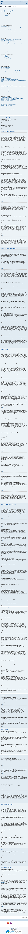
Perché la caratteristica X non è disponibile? (8, 109)
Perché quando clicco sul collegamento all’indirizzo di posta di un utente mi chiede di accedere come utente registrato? (13, 35)
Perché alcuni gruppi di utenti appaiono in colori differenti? (10, 72)
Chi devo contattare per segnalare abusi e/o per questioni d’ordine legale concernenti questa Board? (12, 111)
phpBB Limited (3, 871)
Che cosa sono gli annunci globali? (6, 59)
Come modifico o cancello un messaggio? (7, 40)
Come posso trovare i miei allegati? (6, 105)
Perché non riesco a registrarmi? (6, 16)
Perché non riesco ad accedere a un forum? (8, 45)
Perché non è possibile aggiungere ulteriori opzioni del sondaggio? (11, 43)
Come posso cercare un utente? (6, 92)
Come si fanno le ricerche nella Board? (7, 89)
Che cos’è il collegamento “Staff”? (6, 74)
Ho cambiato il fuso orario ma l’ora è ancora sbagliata (9, 29)
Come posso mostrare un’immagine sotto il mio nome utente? (11, 31)
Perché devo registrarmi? (5, 14)
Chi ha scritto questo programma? (6, 108)
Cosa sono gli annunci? (4, 60)
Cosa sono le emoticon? (5, 57)
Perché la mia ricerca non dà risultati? (7, 90)
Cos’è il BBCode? (3, 55)
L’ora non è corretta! (4, 28)
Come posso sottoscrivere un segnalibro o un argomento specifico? (12, 98)
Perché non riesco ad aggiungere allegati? (7, 46)
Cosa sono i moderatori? (5, 68)
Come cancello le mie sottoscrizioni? (7, 100)
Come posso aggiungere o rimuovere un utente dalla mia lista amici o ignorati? (13, 86)
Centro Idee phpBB (4, 882)
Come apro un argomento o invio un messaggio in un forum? (11, 39)
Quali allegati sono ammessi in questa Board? (8, 104)
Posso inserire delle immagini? (6, 58)
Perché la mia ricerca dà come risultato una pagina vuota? (10, 91)
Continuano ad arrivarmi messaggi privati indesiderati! (9, 79)
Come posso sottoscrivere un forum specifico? (8, 99)
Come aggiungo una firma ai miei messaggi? (8, 41)
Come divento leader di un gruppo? (6, 71)
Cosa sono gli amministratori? (5, 67)
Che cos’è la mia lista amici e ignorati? (7, 85)
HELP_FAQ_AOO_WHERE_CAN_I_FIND (7, 10)
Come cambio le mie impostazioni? (6, 26)
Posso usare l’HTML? (4, 56)
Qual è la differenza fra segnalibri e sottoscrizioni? (9, 97)
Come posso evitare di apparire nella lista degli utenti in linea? (11, 27)
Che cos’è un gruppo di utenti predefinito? (7, 73)
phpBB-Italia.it (17, 927)
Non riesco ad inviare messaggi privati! (7, 78)
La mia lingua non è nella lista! (5, 30)
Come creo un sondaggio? (5, 42)
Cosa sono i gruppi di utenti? (5, 69)
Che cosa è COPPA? (4, 15)
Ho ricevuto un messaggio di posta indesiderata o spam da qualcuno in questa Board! (13, 81)
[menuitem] (3, 2)
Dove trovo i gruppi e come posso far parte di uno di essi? (10, 70)
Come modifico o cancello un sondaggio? (7, 44)
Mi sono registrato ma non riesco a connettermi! (8, 17)
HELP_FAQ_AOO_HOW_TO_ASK (6, 11)
